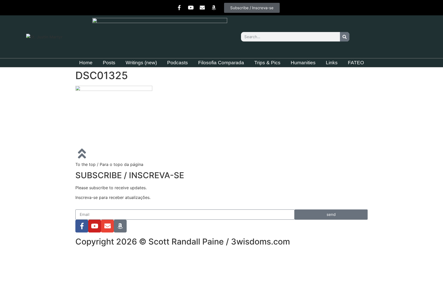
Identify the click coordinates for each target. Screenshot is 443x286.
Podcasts (177, 62)
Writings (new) (141, 62)
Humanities (303, 62)
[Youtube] (191, 8)
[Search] (344, 36)
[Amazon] (214, 8)
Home (86, 62)
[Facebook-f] (179, 8)
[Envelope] (202, 8)
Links (332, 62)
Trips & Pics (267, 62)
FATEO (356, 62)
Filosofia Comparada (221, 62)
